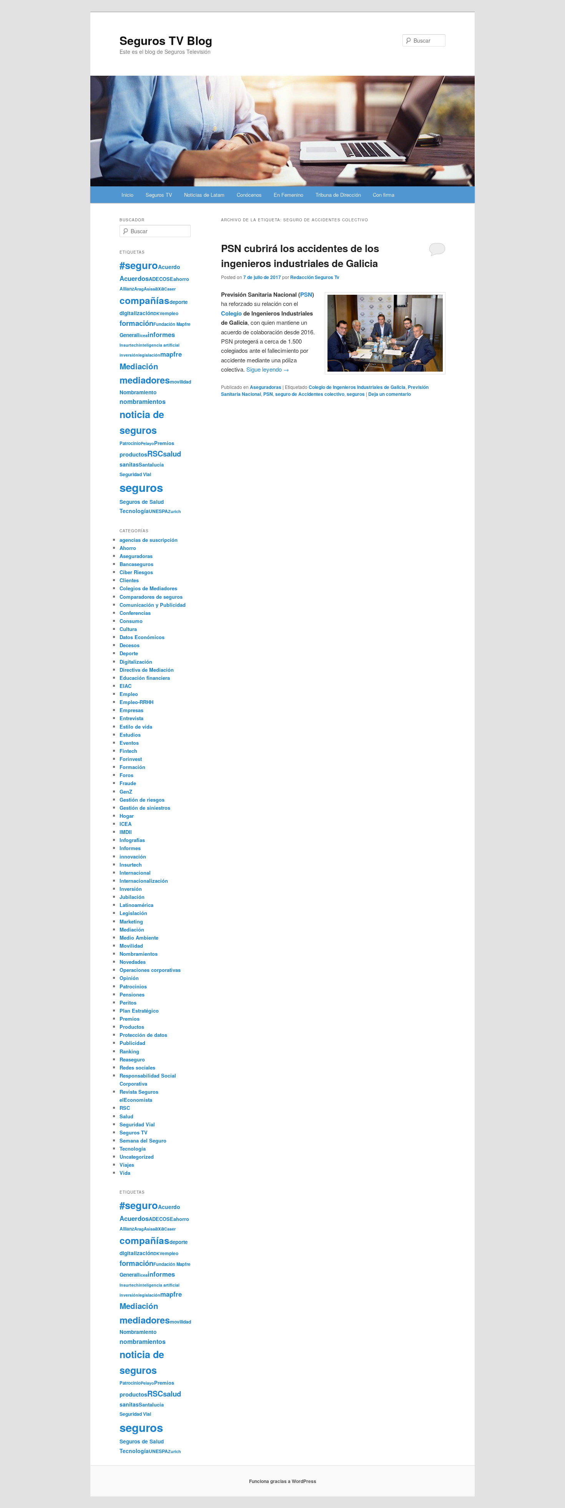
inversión (129, 355)
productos (133, 454)
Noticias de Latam (204, 194)
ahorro (181, 278)
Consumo (131, 620)
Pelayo (147, 443)
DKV (157, 313)
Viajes (127, 1164)
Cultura (128, 629)
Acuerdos (134, 278)
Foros (126, 775)
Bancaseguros (136, 564)
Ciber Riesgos (136, 572)
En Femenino (288, 194)
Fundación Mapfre (171, 324)
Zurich (174, 511)
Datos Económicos (142, 637)
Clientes (129, 580)
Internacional (135, 872)
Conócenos (249, 194)
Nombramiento (138, 392)
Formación (132, 767)
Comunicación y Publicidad (153, 604)
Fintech (128, 750)
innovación (133, 856)
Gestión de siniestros (145, 807)
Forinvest (131, 758)
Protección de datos (143, 1034)
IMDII (126, 831)
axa (159, 288)
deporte (179, 302)
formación (136, 323)
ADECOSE (161, 279)
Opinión (129, 978)
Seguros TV (159, 194)
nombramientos (143, 401)
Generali (130, 335)
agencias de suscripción (149, 539)
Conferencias (135, 612)
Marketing (131, 921)
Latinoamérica (136, 904)
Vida (125, 1172)
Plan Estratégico (139, 1010)
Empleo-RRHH (136, 702)
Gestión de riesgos (142, 799)
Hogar (127, 815)
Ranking (129, 1051)
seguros (356, 393)
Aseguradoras (265, 387)
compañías (145, 300)
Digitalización (136, 661)
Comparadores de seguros (151, 596)
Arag (139, 289)
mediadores (145, 379)
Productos (132, 1026)
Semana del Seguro (143, 1140)
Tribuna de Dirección (338, 194)
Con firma (383, 194)
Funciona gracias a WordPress (282, 1481)
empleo (170, 313)
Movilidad (131, 945)
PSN (306, 294)
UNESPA (158, 511)
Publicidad (132, 1042)
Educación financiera (145, 677)
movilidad (180, 381)
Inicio (127, 194)
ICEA (125, 823)
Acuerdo (169, 267)
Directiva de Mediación (147, 669)
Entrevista (131, 718)
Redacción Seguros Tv (314, 277)
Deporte (129, 653)
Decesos (130, 645)
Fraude (128, 783)
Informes (130, 848)
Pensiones (132, 994)
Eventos (129, 742)
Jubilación (132, 896)
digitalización (136, 313)
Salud (126, 1116)
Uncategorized (137, 1156)
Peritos (128, 1002)
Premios (164, 443)
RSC (155, 453)
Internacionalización (144, 880)
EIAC (125, 685)
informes (161, 334)
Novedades (133, 961)
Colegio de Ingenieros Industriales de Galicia (357, 387)
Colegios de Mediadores (148, 588)
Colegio (231, 313)
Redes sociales (137, 1067)
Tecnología (134, 511)
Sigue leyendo (267, 369)
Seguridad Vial (135, 474)
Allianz (127, 288)
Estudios (130, 734)
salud (172, 453)
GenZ (126, 791)
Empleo (129, 694)
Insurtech (129, 345)
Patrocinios (133, 986)
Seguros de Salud (142, 501)
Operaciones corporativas (150, 969)
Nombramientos (139, 953)
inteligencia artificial (159, 345)
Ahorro (128, 547)
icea (144, 335)
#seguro (139, 265)
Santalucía (151, 464)
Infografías (132, 840)
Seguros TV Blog (166, 40)
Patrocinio (130, 443)
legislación (149, 355)
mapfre (171, 354)
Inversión (131, 888)
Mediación (139, 366)
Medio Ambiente (139, 937)
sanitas (129, 464)
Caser (170, 289)
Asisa (149, 289)
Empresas (131, 710)
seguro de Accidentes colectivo (309, 393)
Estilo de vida (136, 726)
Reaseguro (132, 1059)
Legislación (133, 913)
